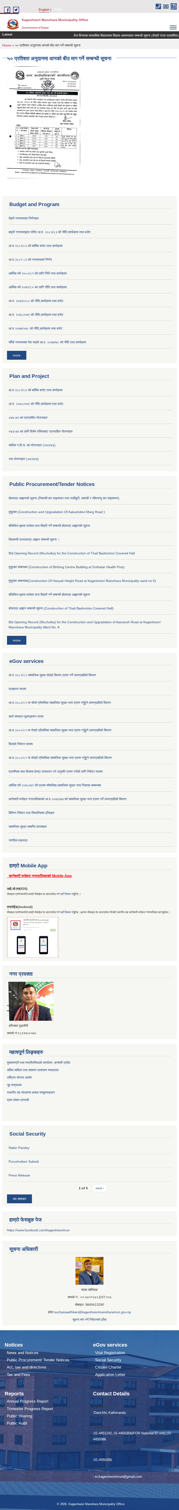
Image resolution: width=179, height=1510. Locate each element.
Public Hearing (19, 1416)
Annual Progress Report (27, 1401)
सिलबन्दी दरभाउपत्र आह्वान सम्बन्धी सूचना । (34, 539)
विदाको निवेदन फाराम (21, 744)
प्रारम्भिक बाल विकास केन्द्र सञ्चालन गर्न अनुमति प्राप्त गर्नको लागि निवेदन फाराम (56, 771)
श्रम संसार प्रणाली (18, 1100)
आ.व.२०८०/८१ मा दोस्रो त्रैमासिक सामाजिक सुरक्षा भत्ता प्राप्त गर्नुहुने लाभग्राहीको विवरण (60, 758)
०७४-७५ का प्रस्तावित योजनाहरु (28, 417)
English (44, 9)
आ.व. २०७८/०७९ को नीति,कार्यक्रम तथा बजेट (36, 315)
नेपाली (58, 9)
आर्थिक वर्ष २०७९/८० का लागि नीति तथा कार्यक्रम (38, 287)
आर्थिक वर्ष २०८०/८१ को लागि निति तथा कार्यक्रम (38, 273)
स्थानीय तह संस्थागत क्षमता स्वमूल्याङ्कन (31, 1092)
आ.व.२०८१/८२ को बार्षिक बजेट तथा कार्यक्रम (35, 246)
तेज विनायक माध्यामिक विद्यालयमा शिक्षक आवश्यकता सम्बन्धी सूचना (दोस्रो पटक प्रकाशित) (112, 35)
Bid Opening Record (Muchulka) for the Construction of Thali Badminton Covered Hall (72, 553)
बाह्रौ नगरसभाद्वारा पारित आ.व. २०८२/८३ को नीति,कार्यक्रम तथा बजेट (50, 232)
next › (100, 1188)
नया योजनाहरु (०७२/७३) (24, 459)
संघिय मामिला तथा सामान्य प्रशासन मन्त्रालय (33, 1070)
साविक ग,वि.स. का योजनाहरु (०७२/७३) (32, 445)
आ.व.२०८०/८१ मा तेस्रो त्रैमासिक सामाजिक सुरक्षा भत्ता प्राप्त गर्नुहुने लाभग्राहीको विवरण (60, 730)
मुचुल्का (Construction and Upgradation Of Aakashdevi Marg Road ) (57, 512)
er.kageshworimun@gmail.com (118, 1476)
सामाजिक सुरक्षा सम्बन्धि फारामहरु (28, 826)
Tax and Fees (18, 1375)
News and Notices (22, 1353)
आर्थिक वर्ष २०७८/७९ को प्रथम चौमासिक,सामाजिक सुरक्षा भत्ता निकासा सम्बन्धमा (55, 785)
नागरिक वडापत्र (18, 840)
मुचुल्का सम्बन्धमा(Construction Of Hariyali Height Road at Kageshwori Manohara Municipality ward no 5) (82, 581)
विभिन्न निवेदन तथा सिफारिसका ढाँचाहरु (32, 813)
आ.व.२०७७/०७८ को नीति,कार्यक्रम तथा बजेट (35, 328)
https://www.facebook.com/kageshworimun (38, 1230)
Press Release (19, 1175)
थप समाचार (19, 1199)
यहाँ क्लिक (65, 894)
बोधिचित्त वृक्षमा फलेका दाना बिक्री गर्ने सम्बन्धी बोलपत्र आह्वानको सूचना (49, 526)
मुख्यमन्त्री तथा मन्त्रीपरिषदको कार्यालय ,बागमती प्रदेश (38, 1062)
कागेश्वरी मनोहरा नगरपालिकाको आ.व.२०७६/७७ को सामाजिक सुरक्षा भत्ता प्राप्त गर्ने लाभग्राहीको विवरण (68, 799)
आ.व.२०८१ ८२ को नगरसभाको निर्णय (30, 259)
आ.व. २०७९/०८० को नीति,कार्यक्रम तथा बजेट (36, 301)
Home (6, 45)
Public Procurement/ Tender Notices (38, 1360)
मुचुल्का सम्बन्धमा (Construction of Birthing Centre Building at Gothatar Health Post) (66, 567)
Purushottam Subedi (24, 1161)
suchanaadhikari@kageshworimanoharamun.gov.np (92, 1312)
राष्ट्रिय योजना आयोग (19, 1077)
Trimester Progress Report (30, 1409)
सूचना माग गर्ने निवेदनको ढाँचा (89, 1319)
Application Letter (110, 1375)
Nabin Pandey (19, 1148)
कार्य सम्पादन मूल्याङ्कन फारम (26, 716)
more (17, 355)
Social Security (108, 1360)
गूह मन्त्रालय (14, 1085)
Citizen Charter (108, 1367)
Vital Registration (110, 1353)
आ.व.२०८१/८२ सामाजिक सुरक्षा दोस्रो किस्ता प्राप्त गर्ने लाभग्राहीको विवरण (52, 675)
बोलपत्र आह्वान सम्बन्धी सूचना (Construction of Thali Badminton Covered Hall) (61, 608)
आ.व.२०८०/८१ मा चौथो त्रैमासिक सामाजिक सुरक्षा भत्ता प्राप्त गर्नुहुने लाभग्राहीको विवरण (60, 702)
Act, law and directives (26, 1367)
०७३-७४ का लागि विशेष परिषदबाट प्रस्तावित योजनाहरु (41, 431)
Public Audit (17, 1423)
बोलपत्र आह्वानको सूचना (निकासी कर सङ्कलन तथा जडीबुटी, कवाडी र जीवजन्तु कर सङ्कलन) (64, 498)
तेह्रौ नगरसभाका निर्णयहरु (24, 218)
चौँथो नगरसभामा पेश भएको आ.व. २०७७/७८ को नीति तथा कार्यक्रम (47, 342)
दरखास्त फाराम (17, 689)
